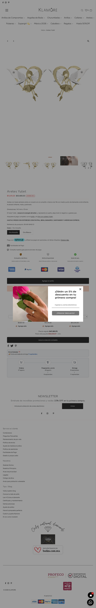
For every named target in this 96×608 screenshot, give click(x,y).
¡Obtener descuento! (66, 313)
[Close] (80, 289)
